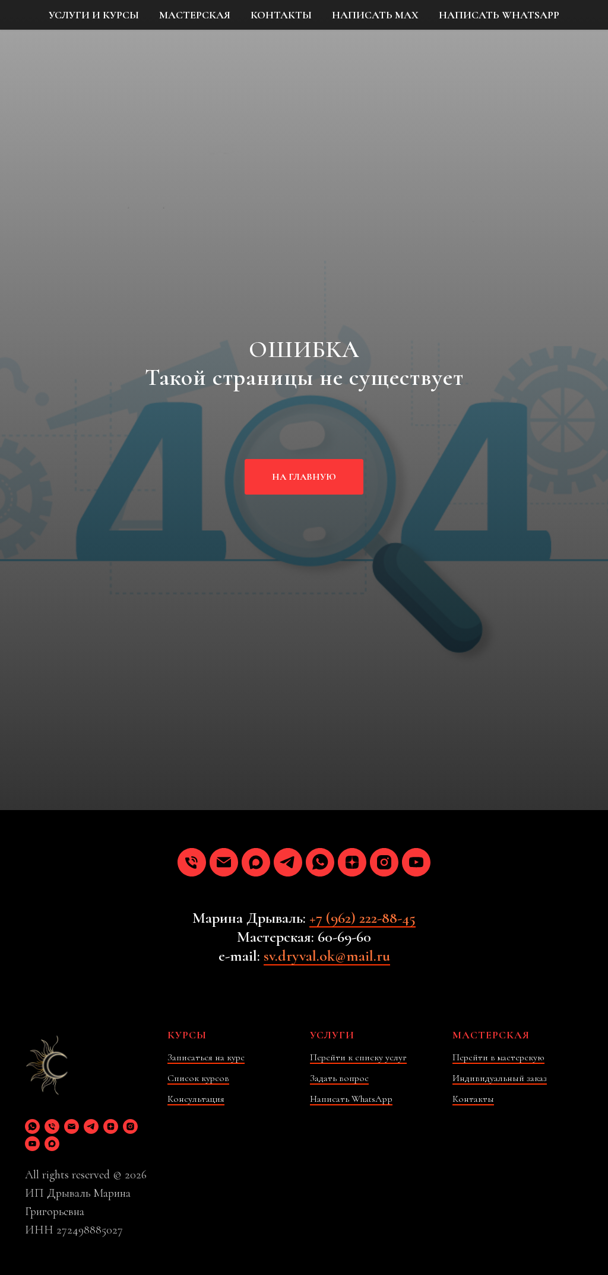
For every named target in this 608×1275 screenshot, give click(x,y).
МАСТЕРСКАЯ (194, 14)
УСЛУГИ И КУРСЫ (94, 14)
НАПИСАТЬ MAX (375, 14)
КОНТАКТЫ (281, 14)
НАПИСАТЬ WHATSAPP (499, 14)
